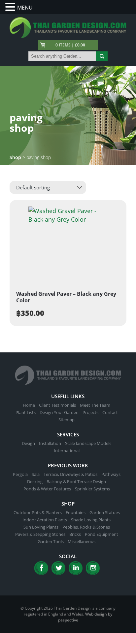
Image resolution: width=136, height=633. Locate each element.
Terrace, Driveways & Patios (70, 474)
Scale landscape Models (88, 443)
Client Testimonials (57, 405)
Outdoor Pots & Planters (38, 512)
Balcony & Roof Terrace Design (76, 481)
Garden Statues (104, 512)
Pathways (110, 474)
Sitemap (66, 420)
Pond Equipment (101, 534)
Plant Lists (26, 412)
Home (29, 405)
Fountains (75, 512)
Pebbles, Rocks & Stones (86, 527)
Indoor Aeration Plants (44, 520)
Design (28, 443)
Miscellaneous (81, 541)
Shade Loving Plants (91, 520)
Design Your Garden (59, 412)
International (67, 451)
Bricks (75, 534)
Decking (35, 481)
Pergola (20, 474)
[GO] (102, 56)
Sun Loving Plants (40, 527)
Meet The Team (95, 405)
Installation (50, 443)
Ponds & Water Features (47, 489)
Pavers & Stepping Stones (40, 534)
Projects (90, 412)
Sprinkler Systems (92, 489)
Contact (110, 412)
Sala (36, 474)
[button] (11, 7)
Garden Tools (51, 541)
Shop (15, 157)
